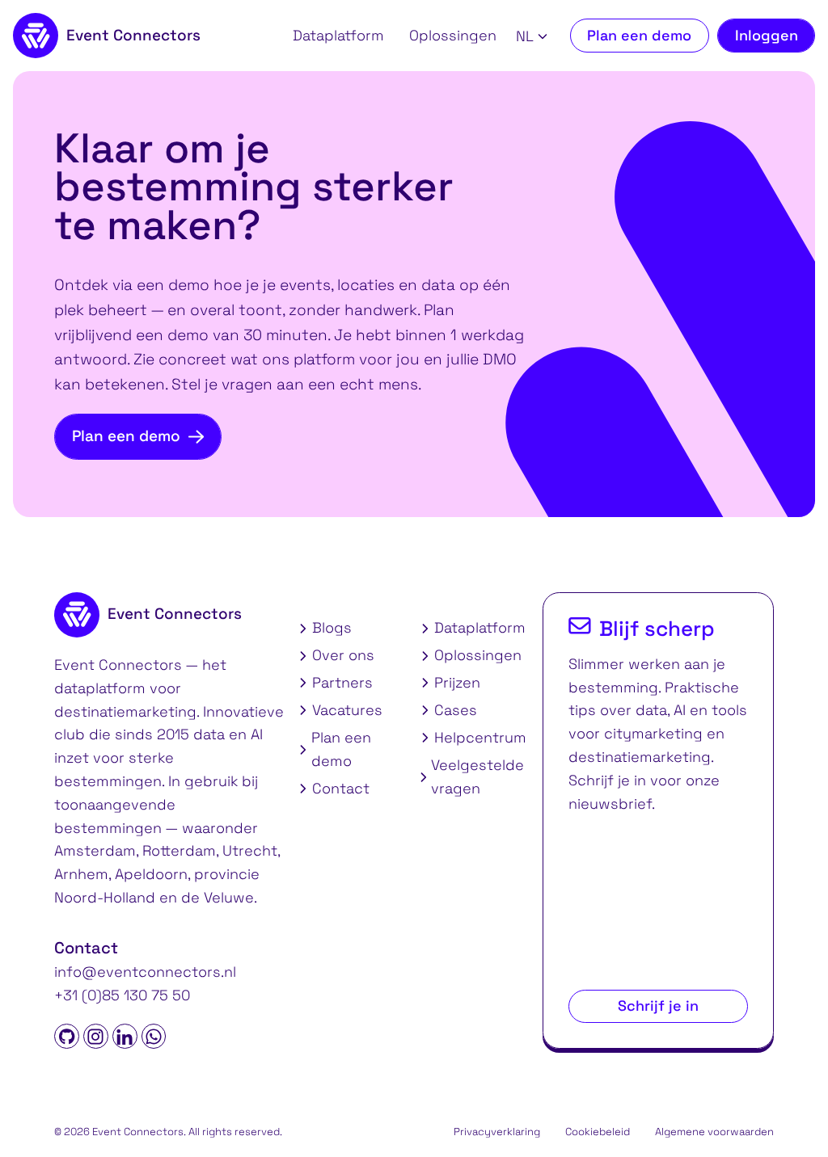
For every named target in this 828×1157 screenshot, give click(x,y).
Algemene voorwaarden (714, 1131)
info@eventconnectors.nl (145, 971)
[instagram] (95, 1036)
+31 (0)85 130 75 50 (122, 995)
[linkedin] (124, 1036)
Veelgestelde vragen (477, 776)
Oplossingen (452, 35)
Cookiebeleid (597, 1131)
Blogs (332, 627)
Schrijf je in (658, 1005)
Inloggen (766, 35)
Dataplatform (338, 35)
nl (525, 36)
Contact (341, 788)
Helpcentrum (480, 737)
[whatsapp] (154, 1036)
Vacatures (347, 710)
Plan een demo (639, 35)
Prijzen (457, 682)
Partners (342, 682)
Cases (455, 710)
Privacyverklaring (497, 1131)
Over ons (343, 655)
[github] (66, 1036)
